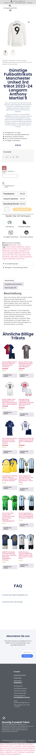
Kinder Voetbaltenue (13, 754)
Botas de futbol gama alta (8, 744)
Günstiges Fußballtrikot (14, 253)
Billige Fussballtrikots (6, 750)
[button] (10, 10)
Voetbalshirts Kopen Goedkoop (24, 750)
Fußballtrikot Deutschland (10, 251)
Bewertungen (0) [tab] (10, 288)
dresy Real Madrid (28, 748)
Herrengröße (7, 152)
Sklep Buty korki (23, 744)
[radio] (4, 157)
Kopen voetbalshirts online (8, 752)
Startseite (5, 60)
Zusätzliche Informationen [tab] (13, 284)
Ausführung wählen (7, 375)
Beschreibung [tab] (9, 280)
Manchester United (14, 60)
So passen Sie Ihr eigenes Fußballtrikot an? (15, 595)
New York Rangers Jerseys (18, 746)
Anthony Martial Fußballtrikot (15, 247)
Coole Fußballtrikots (24, 249)
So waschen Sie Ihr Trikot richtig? (12, 602)
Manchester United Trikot (16, 259)
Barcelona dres (16, 748)
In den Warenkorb (22, 209)
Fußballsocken (10, 186)
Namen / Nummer (8, 172)
